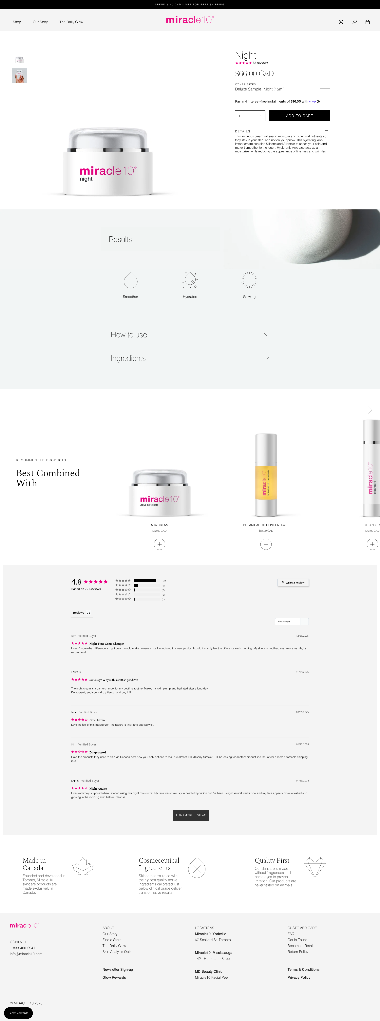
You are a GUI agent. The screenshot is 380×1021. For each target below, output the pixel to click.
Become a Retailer (302, 946)
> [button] (191, 815)
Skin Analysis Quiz (117, 952)
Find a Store (112, 940)
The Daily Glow (114, 946)
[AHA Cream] (159, 468)
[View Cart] (365, 22)
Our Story (110, 934)
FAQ (291, 934)
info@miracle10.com (26, 954)
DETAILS (243, 131)
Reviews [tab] (78, 612)
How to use (129, 334)
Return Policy (298, 952)
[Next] (367, 408)
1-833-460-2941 (22, 948)
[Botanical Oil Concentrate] (266, 468)
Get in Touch (298, 940)
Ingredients (128, 358)
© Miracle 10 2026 (26, 1003)
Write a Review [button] (295, 582)
